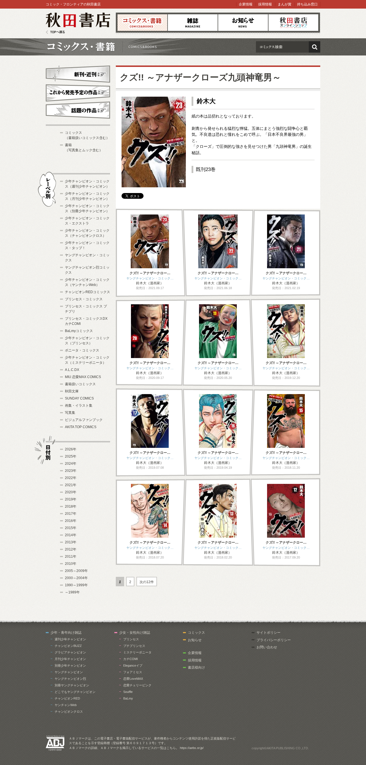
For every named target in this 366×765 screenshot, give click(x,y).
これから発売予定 (78, 92)
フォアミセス (132, 672)
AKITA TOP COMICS (80, 427)
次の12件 (147, 582)
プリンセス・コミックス (84, 299)
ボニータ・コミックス (82, 350)
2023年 (70, 471)
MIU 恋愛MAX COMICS (83, 377)
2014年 (70, 535)
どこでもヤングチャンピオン (75, 692)
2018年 (70, 506)
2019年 (70, 499)
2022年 (70, 478)
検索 (314, 47)
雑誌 (193, 22)
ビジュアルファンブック (84, 420)
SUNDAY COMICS (79, 398)
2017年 (70, 514)
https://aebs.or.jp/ (192, 748)
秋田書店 (78, 23)
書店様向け (196, 667)
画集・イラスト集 (78, 406)
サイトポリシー (268, 633)
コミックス (142, 22)
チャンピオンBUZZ (68, 645)
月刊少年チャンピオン (70, 659)
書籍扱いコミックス (80, 384)
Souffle (128, 692)
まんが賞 (284, 4)
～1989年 (72, 592)
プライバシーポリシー (273, 640)
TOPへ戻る (55, 32)
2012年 (70, 549)
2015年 (70, 528)
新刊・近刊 (78, 73)
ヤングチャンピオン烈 (70, 678)
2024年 (70, 464)
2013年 (70, 542)
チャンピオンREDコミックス (87, 292)
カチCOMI (130, 659)
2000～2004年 (76, 578)
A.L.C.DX (72, 370)
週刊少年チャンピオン (70, 639)
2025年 (70, 456)
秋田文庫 (72, 391)
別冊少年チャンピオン (70, 665)
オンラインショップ (293, 22)
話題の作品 (78, 110)
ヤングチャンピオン (69, 672)
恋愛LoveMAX (133, 678)
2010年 (70, 564)
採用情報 (265, 4)
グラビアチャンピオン (70, 652)
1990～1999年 (76, 585)
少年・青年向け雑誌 (66, 633)
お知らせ (243, 22)
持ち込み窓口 (307, 4)
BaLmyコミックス (79, 331)
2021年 (70, 485)
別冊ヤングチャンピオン (72, 685)
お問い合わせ (266, 647)
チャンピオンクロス (69, 711)
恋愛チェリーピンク (137, 685)
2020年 (70, 492)
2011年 (70, 557)
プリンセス (131, 639)
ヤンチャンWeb (66, 705)
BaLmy (128, 698)
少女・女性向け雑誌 (134, 633)
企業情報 (245, 4)
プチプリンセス (134, 645)
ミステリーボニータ (137, 652)
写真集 (70, 413)
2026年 (70, 449)
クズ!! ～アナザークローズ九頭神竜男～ (200, 77)
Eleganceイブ (132, 665)
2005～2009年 (76, 571)
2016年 (70, 521)
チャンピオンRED (67, 698)
